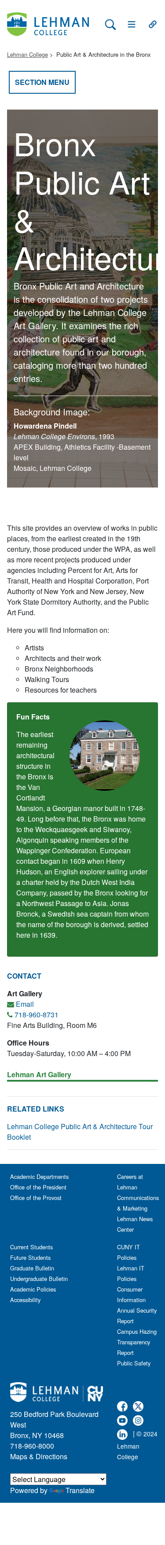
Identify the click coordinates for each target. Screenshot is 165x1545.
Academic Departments (39, 1176)
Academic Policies (33, 1289)
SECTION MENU (42, 82)
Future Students (30, 1257)
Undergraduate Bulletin (39, 1278)
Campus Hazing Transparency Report (137, 1342)
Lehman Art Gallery (39, 1074)
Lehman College (27, 54)
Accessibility (25, 1299)
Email (25, 1004)
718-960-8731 (37, 1014)
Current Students (31, 1247)
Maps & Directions (38, 1456)
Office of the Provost (36, 1197)
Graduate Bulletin (32, 1268)
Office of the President (38, 1187)
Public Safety (133, 1363)
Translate (80, 1490)
